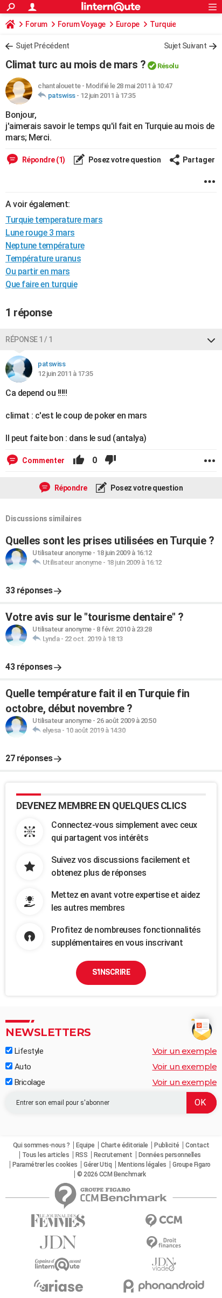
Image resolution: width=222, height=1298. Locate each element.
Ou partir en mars (37, 271)
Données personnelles (169, 1155)
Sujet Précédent (43, 45)
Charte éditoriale (124, 1145)
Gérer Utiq (98, 1164)
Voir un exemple (184, 1051)
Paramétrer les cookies (45, 1164)
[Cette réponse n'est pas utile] (110, 460)
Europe (128, 24)
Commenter (42, 460)
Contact (197, 1145)
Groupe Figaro (191, 1164)
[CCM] (164, 1221)
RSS (81, 1155)
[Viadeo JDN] (164, 1264)
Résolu (167, 66)
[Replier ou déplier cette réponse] (211, 339)
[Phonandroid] (164, 1286)
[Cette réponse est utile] (79, 460)
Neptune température (45, 245)
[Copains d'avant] (58, 1264)
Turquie (163, 24)
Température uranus (43, 258)
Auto (21, 1067)
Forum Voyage (82, 24)
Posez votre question (124, 159)
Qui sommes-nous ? (41, 1145)
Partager (199, 159)
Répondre (70, 488)
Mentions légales (142, 1164)
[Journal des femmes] (58, 1221)
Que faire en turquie (41, 284)
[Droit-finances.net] (164, 1243)
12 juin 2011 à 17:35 (107, 95)
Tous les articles (46, 1155)
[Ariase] (58, 1286)
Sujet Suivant (185, 45)
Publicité (166, 1145)
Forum (36, 24)
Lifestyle (27, 1051)
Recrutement (113, 1155)
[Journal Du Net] (58, 1242)
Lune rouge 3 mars (40, 233)
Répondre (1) (42, 159)
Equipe (85, 1145)
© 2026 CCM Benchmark (111, 1174)
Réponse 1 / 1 (29, 339)
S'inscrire (111, 972)
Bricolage (28, 1082)
